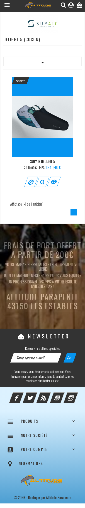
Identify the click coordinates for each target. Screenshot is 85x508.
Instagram (77, 395)
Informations (30, 463)
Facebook (22, 395)
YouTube (63, 395)
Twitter (36, 395)
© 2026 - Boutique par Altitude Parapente (42, 497)
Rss (50, 395)
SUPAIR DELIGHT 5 (42, 161)
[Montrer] (42, 182)
